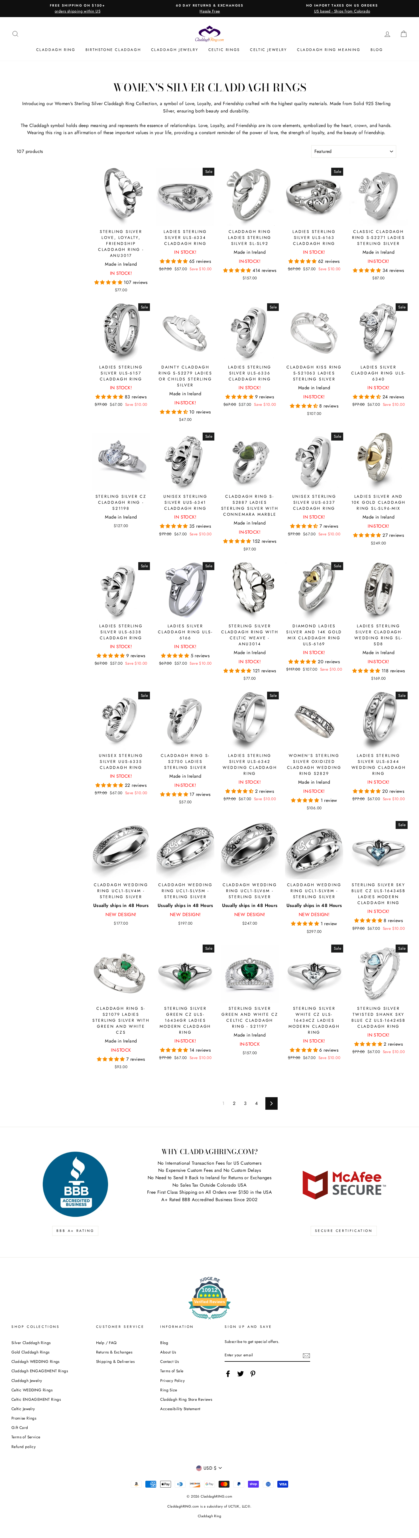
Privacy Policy (172, 1380)
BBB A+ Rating (75, 1230)
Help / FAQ (106, 1343)
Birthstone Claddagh (113, 49)
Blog (377, 49)
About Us (168, 1352)
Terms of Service (25, 1437)
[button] (109, 282)
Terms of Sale (171, 1371)
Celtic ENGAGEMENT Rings (36, 1399)
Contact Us (169, 1361)
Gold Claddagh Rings (30, 1352)
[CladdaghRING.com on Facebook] (228, 1373)
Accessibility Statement (180, 1409)
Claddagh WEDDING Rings (35, 1361)
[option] (77, 8)
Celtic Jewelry (268, 49)
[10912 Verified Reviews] (209, 1320)
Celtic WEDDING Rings (31, 1390)
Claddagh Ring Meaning (329, 49)
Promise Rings (23, 1418)
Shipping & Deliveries (115, 1361)
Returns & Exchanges (114, 1352)
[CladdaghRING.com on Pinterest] (252, 1373)
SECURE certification (344, 1230)
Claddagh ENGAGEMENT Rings (39, 1371)
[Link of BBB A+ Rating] (75, 1184)
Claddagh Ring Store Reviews (186, 1399)
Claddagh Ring (56, 49)
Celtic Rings (224, 49)
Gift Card (19, 1427)
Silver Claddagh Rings (30, 1343)
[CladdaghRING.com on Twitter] (240, 1373)
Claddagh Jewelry (174, 49)
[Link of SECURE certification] (344, 1184)
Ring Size (168, 1390)
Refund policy (23, 1446)
